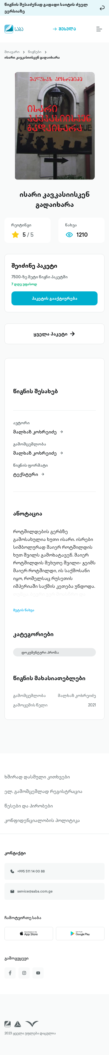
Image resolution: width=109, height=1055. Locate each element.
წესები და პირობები (28, 805)
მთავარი (12, 51)
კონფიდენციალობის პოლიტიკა (42, 820)
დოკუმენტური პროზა (40, 652)
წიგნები (34, 51)
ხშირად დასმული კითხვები (37, 776)
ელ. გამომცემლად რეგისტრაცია (43, 791)
